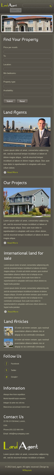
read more (12, 172)
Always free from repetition (14, 394)
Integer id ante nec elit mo (13, 403)
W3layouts (27, 470)
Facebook (15, 364)
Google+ (14, 377)
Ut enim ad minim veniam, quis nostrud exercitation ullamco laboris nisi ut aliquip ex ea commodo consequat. (32, 331)
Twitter (13, 370)
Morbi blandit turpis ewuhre (14, 398)
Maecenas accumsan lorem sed (16, 407)
